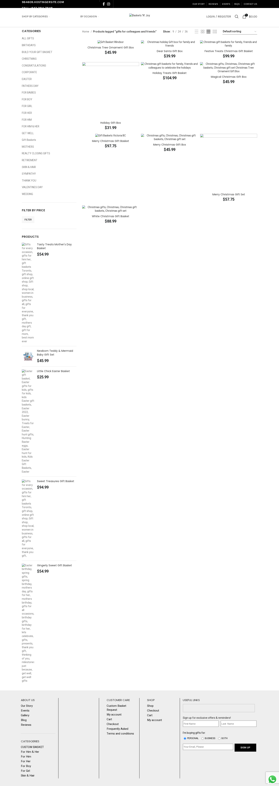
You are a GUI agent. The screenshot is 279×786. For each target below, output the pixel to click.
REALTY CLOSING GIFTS (36, 153)
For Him (26, 757)
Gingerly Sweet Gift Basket (54, 565)
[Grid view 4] (215, 31)
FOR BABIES (29, 93)
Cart (109, 719)
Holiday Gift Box (110, 123)
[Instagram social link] (108, 4)
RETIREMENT (29, 160)
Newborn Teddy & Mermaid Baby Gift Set (55, 353)
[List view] (196, 31)
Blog (24, 720)
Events (25, 711)
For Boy (26, 766)
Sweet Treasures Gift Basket (55, 481)
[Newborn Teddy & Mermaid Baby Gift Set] (28, 356)
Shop (150, 706)
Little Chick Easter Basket (53, 371)
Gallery (25, 715)
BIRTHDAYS (29, 45)
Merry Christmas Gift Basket (110, 141)
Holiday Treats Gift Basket (170, 73)
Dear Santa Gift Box (170, 51)
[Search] (236, 16)
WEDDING (27, 194)
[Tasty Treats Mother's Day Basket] (28, 293)
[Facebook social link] (104, 4)
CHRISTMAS (29, 59)
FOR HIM (27, 120)
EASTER (27, 79)
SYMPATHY (29, 174)
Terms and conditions (120, 734)
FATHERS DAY (30, 86)
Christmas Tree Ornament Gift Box (110, 47)
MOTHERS (28, 147)
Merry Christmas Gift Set (228, 194)
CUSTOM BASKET (32, 747)
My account (114, 715)
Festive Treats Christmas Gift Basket (229, 51)
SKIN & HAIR (29, 167)
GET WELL (28, 133)
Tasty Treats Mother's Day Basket (54, 246)
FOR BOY (27, 99)
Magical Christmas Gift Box (229, 77)
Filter (28, 219)
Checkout (113, 724)
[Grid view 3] (208, 31)
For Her (26, 761)
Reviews (26, 725)
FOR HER (27, 113)
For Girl (25, 771)
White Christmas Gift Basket (110, 216)
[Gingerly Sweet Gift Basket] (28, 623)
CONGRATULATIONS (34, 66)
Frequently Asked (117, 729)
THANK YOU (29, 181)
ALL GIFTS (28, 38)
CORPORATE (29, 72)
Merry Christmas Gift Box (169, 145)
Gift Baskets (29, 140)
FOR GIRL (27, 106)
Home (86, 32)
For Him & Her (30, 752)
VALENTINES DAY (32, 187)
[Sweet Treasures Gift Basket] (28, 518)
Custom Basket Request (116, 708)
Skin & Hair (28, 776)
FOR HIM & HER (30, 126)
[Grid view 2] (202, 31)
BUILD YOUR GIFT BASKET (37, 52)
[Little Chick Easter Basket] (28, 421)
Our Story (27, 706)
